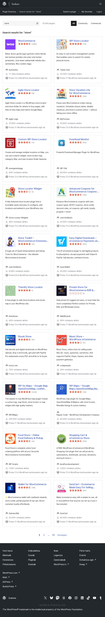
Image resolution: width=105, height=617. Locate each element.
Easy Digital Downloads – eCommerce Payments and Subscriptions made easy (84, 239)
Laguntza (58, 555)
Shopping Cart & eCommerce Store (79, 436)
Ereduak (32, 564)
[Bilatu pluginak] (37, 23)
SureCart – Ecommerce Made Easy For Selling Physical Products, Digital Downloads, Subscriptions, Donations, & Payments (83, 486)
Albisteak (7, 555)
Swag (83, 564)
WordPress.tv (61, 564)
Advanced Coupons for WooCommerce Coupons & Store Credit (84, 190)
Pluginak (32, 560)
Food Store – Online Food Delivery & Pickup (30, 436)
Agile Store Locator (28, 90)
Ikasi (56, 550)
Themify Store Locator (30, 287)
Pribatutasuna (9, 564)
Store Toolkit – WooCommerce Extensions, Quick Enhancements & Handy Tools (33, 239)
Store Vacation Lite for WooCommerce (79, 91)
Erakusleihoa (34, 550)
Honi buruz (8, 550)
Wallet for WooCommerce (32, 484)
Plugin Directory (9, 12)
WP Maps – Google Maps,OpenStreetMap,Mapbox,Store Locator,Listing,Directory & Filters (84, 387)
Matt (6, 577)
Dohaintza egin (87, 560)
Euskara (12, 598)
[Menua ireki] (101, 4)
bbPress (8, 582)
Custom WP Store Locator (32, 139)
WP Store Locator (79, 40)
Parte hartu (84, 550)
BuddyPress (10, 586)
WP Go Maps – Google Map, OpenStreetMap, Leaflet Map (33, 387)
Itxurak (31, 555)
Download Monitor (79, 139)
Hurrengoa (62, 535)
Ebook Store (25, 336)
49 (53, 535)
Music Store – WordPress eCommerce (82, 338)
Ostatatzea (8, 560)
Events (82, 555)
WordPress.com (11, 573)
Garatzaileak (60, 560)
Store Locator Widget (30, 188)
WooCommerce (26, 40)
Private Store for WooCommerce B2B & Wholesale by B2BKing (81, 289)
